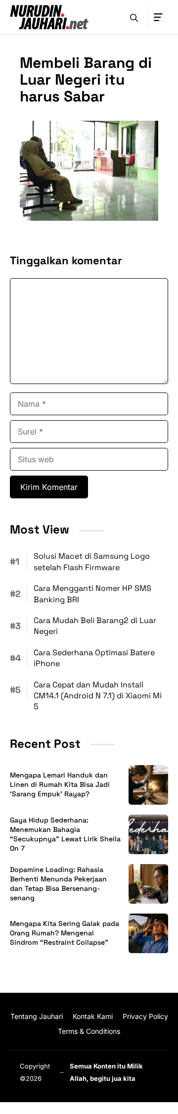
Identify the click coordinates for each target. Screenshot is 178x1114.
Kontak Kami (93, 1016)
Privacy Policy (145, 1016)
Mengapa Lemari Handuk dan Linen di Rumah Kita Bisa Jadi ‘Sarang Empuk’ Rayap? (60, 784)
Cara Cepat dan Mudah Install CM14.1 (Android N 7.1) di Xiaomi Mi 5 (98, 695)
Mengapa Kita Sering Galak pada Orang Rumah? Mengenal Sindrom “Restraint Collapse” (64, 933)
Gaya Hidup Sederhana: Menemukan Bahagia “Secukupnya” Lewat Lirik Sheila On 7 (65, 834)
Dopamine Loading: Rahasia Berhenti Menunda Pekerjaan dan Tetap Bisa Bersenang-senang (58, 883)
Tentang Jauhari (36, 1016)
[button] (134, 17)
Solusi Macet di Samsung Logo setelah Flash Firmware (92, 561)
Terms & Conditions (89, 1031)
